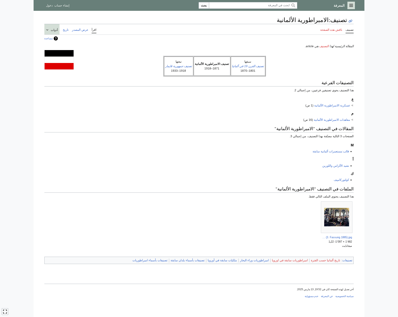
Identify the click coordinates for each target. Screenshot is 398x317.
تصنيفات (347, 260)
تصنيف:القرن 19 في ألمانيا (248, 66)
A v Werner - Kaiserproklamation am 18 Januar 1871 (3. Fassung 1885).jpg (337, 237)
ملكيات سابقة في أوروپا (222, 260)
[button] (351, 5)
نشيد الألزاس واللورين (335, 165)
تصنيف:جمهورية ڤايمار (178, 66)
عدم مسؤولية (311, 296)
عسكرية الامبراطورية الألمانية (332, 105)
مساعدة (48, 38)
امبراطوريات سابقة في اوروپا (290, 260)
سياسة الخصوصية (344, 296)
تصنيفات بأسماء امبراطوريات (149, 260)
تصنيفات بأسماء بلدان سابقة (188, 260)
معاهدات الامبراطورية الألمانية (332, 119)
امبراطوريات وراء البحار (254, 260)
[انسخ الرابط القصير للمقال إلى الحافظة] (350, 21)
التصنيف (324, 46)
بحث (204, 5)
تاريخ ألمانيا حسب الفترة (325, 260)
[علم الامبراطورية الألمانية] (59, 59)
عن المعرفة (327, 296)
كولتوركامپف (341, 179)
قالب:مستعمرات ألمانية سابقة (331, 151)
